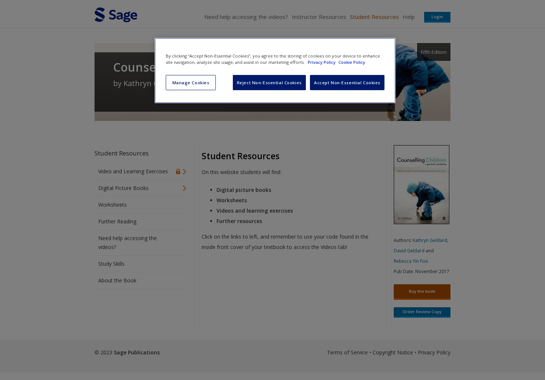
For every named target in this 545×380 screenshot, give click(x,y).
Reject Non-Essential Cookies (269, 82)
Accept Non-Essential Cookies (347, 82)
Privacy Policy (322, 62)
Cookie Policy (351, 62)
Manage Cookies (190, 82)
